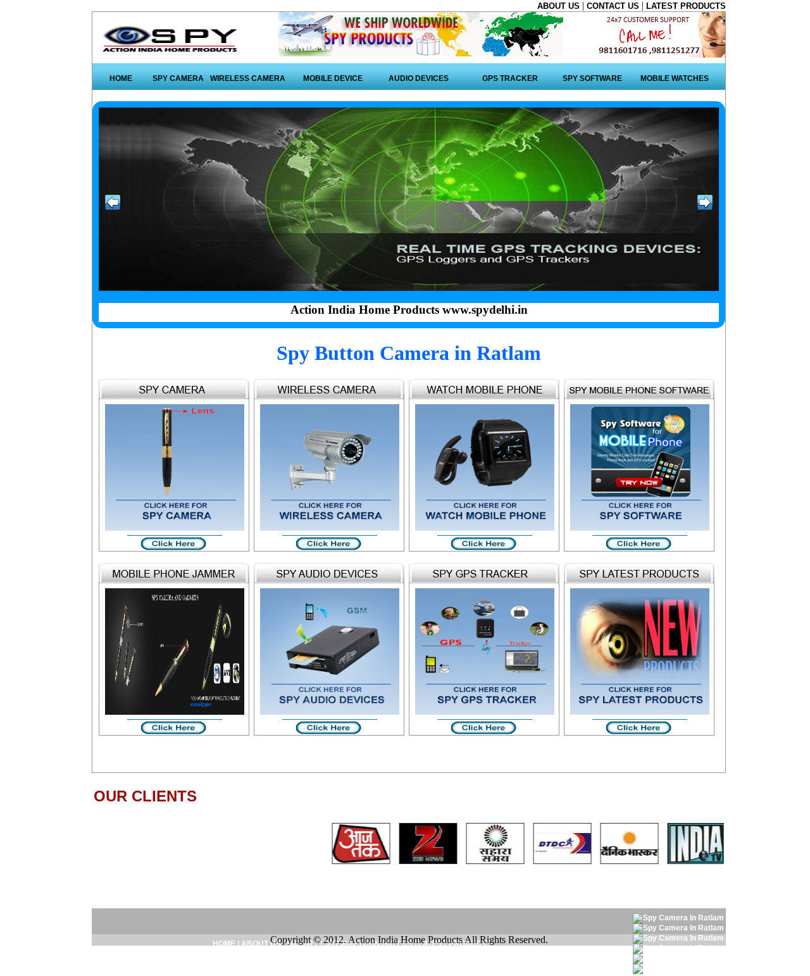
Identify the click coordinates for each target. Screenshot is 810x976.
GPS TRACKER (510, 78)
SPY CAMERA (178, 78)
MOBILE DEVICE (333, 78)
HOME (120, 78)
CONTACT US (614, 6)
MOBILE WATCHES (674, 78)
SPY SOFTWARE (592, 78)
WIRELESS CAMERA (247, 78)
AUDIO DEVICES (419, 78)
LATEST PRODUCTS (686, 6)
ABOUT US (559, 6)
